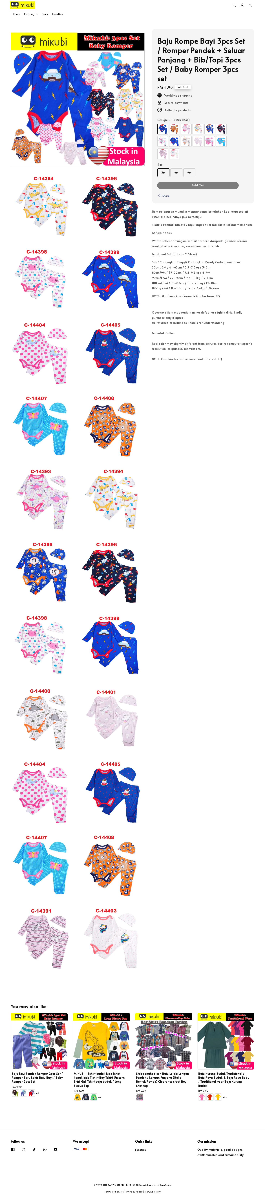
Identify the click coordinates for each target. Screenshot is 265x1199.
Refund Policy (153, 1191)
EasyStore (165, 1185)
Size (160, 164)
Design (173, 120)
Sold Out (198, 185)
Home (16, 14)
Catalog (29, 14)
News (45, 14)
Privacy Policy (134, 1191)
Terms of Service (114, 1191)
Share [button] (165, 195)
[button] (234, 5)
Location (57, 14)
